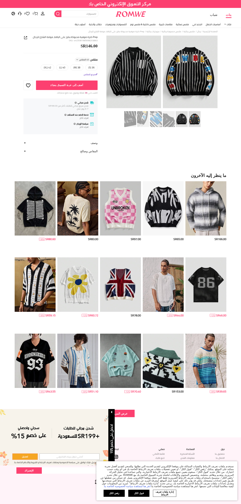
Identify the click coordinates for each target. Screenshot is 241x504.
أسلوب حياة (80, 24)
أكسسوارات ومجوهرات (116, 24)
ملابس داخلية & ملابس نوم (142, 24)
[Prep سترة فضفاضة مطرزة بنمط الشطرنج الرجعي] (120, 208)
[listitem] (205, 218)
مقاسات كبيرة (165, 24)
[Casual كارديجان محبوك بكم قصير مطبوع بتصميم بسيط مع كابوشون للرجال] (35, 208)
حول (223, 449)
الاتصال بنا (220, 458)
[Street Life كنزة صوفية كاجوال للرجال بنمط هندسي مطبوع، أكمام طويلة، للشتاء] (163, 361)
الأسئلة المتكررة (187, 454)
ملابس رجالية (189, 31)
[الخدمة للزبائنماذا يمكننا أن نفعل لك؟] (20, 13)
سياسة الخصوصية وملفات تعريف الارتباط (57, 462)
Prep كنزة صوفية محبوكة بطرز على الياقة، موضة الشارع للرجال (65, 37)
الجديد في (197, 24)
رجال (199, 31)
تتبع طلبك (160, 458)
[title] (120, 175)
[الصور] (162, 72)
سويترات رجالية (152, 31)
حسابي (162, 449)
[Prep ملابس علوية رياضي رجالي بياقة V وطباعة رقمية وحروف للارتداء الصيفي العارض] (35, 361)
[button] (28, 85)
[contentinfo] (220, 239)
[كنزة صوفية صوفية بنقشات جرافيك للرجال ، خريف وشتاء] (163, 208)
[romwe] (130, 13)
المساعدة (190, 449)
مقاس (88, 60)
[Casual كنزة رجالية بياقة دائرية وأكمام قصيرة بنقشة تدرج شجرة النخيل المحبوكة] (205, 361)
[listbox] (43, 13)
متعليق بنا (220, 454)
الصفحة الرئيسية (210, 31)
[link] (120, 4)
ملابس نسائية (182, 24)
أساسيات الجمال (213, 24)
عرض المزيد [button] (120, 413)
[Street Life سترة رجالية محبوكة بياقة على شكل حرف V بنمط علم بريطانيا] (120, 284)
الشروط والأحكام (30, 462)
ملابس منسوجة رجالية (171, 31)
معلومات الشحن (187, 458)
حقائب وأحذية (95, 24)
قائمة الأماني (159, 454)
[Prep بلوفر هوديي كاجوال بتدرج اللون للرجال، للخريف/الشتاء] (205, 208)
